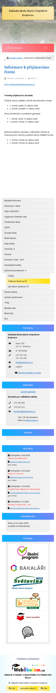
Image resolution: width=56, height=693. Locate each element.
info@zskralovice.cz (24, 362)
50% (13, 688)
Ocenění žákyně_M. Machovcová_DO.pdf (25, 493)
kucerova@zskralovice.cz (24, 411)
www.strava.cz (32, 420)
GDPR (7, 227)
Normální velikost (28, 688)
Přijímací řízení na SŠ (17, 281)
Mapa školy (9, 243)
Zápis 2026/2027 (11, 211)
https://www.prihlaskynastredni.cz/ (19, 84)
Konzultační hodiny (12, 265)
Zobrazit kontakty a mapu (29, 372)
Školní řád (8, 313)
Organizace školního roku (15, 216)
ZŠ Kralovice (15, 48)
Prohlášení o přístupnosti (28, 658)
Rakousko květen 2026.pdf (20, 462)
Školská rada (10, 308)
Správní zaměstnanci (13, 297)
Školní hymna (10, 238)
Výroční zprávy (10, 292)
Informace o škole (12, 206)
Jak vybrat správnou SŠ (18, 286)
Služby (11, 275)
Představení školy (12, 222)
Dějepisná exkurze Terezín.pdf (21, 477)
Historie (7, 254)
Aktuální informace (12, 200)
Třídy (6, 302)
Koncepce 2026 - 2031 (14, 259)
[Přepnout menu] (45, 47)
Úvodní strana (16, 58)
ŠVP (6, 319)
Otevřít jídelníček (28, 391)
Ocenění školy (10, 233)
